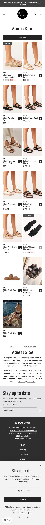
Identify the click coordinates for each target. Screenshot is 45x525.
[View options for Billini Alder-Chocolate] (40, 290)
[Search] (35, 14)
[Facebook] (19, 517)
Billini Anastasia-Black (30, 162)
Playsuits (31, 381)
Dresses (21, 381)
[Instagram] (28, 517)
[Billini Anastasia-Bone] (12, 185)
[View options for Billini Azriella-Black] (20, 118)
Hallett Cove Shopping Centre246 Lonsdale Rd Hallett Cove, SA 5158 (23, 436)
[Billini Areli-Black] (12, 314)
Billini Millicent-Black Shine (29, 248)
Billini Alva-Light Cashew (10, 248)
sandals (6, 373)
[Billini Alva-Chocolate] (32, 185)
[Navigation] (3, 14)
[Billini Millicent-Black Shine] (32, 228)
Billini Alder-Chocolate (28, 291)
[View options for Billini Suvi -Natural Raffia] (20, 75)
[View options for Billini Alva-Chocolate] (40, 204)
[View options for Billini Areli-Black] (20, 333)
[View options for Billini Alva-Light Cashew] (20, 247)
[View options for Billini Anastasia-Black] (40, 161)
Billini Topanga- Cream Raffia (9, 162)
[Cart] (41, 14)
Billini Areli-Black (10, 333)
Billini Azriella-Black (9, 119)
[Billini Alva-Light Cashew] (12, 228)
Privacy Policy (25, 510)
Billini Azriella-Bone (29, 76)
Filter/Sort (22, 37)
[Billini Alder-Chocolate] (32, 271)
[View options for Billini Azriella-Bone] (40, 75)
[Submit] (39, 410)
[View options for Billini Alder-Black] (40, 118)
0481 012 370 (30, 428)
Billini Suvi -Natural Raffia (8, 76)
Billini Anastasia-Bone (10, 205)
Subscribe (22, 499)
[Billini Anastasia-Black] (32, 142)
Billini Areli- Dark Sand (10, 291)
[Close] (40, 465)
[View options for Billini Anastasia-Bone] (20, 204)
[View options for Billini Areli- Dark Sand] (20, 290)
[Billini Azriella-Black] (12, 99)
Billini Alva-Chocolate (28, 205)
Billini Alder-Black (30, 118)
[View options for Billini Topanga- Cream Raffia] (20, 161)
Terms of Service (20, 512)
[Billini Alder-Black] (32, 99)
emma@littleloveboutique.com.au (23, 430)
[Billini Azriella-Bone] (32, 56)
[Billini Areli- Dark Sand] (12, 271)
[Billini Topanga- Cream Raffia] (12, 142)
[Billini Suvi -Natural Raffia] (12, 56)
